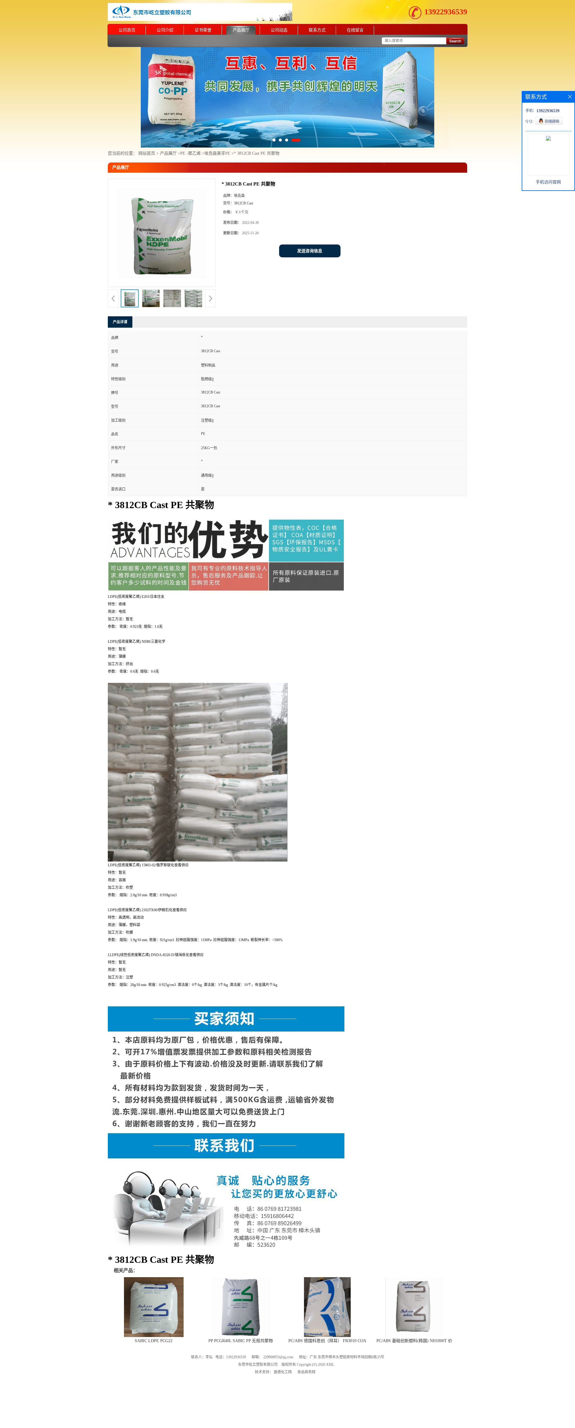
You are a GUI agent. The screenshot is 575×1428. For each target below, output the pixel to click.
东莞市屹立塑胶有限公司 (258, 1339)
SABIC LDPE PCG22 (153, 1315)
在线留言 (355, 30)
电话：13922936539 (230, 1331)
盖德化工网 (283, 1346)
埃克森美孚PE (217, 127)
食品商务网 (306, 1346)
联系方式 (317, 30)
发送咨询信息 (309, 225)
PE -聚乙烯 (190, 127)
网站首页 (146, 127)
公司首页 (127, 30)
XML (330, 1339)
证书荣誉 (203, 30)
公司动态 (279, 30)
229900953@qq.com (278, 1331)
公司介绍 (165, 30)
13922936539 (445, 11)
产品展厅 (241, 30)
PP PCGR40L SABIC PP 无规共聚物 (240, 1315)
